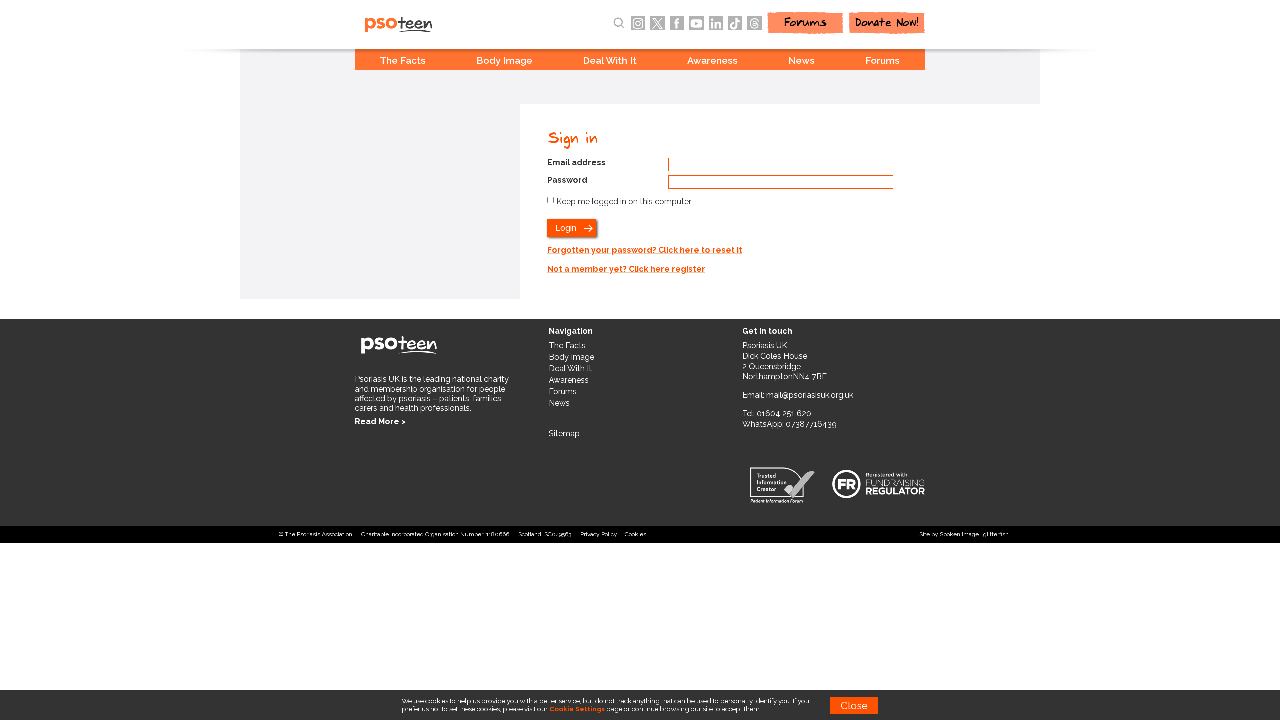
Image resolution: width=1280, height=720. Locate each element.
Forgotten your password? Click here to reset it (645, 250)
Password (568, 180)
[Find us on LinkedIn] (716, 23)
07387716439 (811, 424)
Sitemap (564, 433)
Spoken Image (959, 534)
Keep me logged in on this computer (624, 201)
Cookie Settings (577, 709)
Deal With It (610, 60)
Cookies (635, 534)
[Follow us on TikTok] (735, 23)
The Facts (403, 60)
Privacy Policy (599, 534)
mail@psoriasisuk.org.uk (810, 395)
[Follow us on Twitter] (657, 23)
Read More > (380, 421)
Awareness (713, 60)
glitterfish (996, 534)
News (801, 60)
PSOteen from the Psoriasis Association (420, 25)
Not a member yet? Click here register (627, 269)
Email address (577, 163)
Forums (883, 60)
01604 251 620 (784, 413)
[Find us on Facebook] (677, 23)
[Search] (619, 23)
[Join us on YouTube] (697, 23)
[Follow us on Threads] (755, 23)
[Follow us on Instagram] (638, 23)
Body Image (504, 60)
